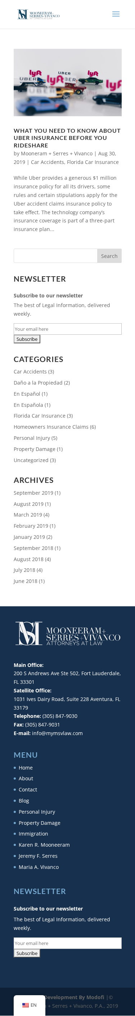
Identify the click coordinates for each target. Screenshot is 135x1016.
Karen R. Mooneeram (44, 844)
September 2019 (33, 492)
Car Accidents (47, 162)
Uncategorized (31, 460)
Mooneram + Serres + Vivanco (57, 153)
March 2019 (28, 514)
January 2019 (29, 536)
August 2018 (29, 559)
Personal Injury (32, 437)
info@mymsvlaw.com (57, 733)
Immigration (33, 833)
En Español (27, 393)
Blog (24, 800)
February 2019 (31, 525)
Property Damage (34, 449)
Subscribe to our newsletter (48, 295)
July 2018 (24, 569)
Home (26, 767)
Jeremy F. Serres (38, 855)
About (26, 778)
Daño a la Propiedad (38, 382)
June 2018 (25, 581)
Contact (28, 789)
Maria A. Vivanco (39, 867)
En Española (28, 404)
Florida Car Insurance (93, 162)
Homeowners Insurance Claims (51, 426)
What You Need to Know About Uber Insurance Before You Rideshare (67, 138)
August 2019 (29, 503)
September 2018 (33, 548)
